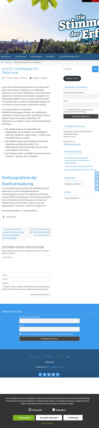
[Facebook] (96, 173)
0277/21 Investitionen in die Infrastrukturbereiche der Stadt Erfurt (40, 231)
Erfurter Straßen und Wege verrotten (79, 166)
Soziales (43, 78)
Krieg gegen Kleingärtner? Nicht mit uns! (80, 170)
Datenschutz (35, 355)
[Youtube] (96, 181)
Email (65, 101)
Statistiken (61, 410)
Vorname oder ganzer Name (73, 93)
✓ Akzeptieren (24, 418)
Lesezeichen (11, 216)
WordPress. (59, 366)
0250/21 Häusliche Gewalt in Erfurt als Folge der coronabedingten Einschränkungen (13, 232)
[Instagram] (96, 185)
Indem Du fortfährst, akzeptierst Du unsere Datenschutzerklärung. (78, 111)
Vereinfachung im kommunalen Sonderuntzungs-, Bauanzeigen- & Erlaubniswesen (77, 160)
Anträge (8, 62)
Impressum (49, 355)
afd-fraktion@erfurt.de (72, 144)
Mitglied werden (72, 78)
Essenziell (37, 410)
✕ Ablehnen (73, 418)
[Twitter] (96, 177)
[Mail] (96, 189)
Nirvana (50, 366)
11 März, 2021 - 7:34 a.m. (17, 78)
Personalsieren (47, 423)
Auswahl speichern (49, 418)
